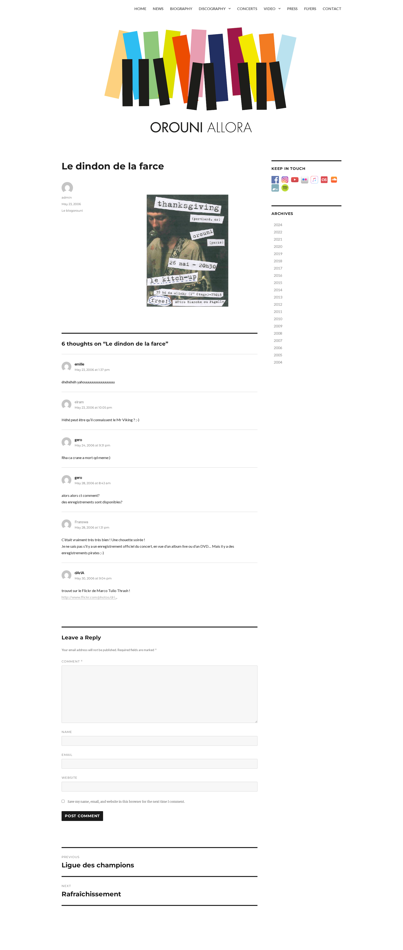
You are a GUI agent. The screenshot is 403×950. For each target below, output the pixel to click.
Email (67, 755)
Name (67, 732)
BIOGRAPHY (181, 8)
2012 (278, 304)
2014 (278, 289)
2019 (278, 253)
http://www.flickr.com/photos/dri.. (89, 597)
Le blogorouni (72, 210)
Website (69, 777)
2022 (278, 232)
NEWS (158, 8)
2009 (278, 326)
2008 (278, 333)
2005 (278, 355)
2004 (278, 362)
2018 (278, 261)
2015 (278, 282)
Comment (72, 661)
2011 (278, 311)
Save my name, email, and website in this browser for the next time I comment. (126, 802)
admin (67, 197)
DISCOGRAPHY (212, 8)
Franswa (81, 521)
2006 (278, 347)
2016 (278, 275)
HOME (140, 8)
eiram (79, 402)
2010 (278, 318)
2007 (278, 340)
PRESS (292, 8)
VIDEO (269, 8)
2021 (278, 239)
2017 (278, 268)
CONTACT (332, 8)
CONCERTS (247, 8)
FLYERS (310, 8)
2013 (278, 297)
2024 (278, 224)
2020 (278, 246)
